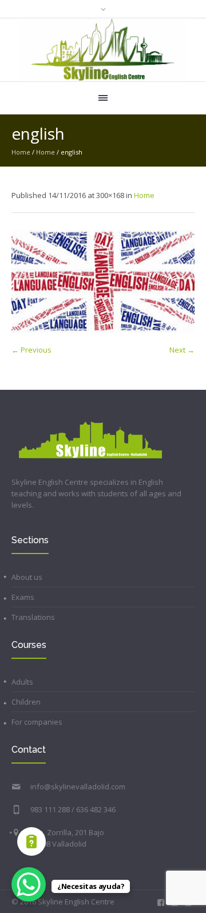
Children (26, 702)
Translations (33, 617)
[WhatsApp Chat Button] (28, 884)
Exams (22, 597)
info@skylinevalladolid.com (77, 786)
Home (20, 152)
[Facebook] (160, 902)
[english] (103, 281)
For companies (36, 722)
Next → (182, 350)
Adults (22, 682)
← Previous (31, 350)
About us (26, 577)
